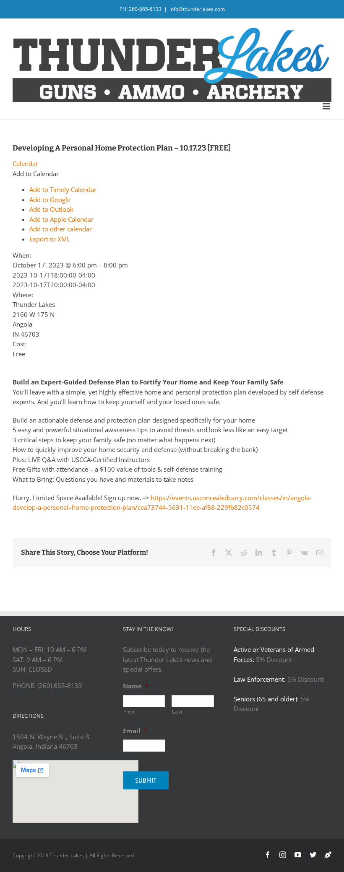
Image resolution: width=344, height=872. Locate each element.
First (129, 711)
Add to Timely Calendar (62, 189)
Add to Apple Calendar (61, 219)
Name (136, 686)
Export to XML (49, 239)
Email (135, 731)
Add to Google (49, 199)
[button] (36, 173)
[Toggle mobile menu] (327, 106)
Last (177, 711)
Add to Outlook (51, 209)
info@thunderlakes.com (197, 9)
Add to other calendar (60, 229)
